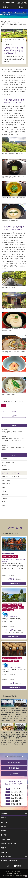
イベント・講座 (5, 839)
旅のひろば (7, 21)
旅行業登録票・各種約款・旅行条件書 (14, 873)
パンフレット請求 (6, 856)
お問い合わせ (15, 762)
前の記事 (14, 412)
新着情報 (3, 831)
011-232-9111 (16, 800)
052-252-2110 (17, 794)
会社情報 (3, 826)
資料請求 (16, 768)
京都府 (3, 405)
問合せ (19, 3)
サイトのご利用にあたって (8, 871)
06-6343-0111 (17, 791)
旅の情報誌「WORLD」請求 (9, 861)
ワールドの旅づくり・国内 (8, 843)
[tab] (25, 2)
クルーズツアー (5, 822)
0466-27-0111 (17, 803)
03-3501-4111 (16, 788)
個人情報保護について (19, 871)
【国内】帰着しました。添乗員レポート (11, 23)
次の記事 (14, 416)
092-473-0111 (17, 797)
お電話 (22, 3)
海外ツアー (4, 813)
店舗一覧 (16, 773)
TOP (2, 21)
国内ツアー (4, 818)
